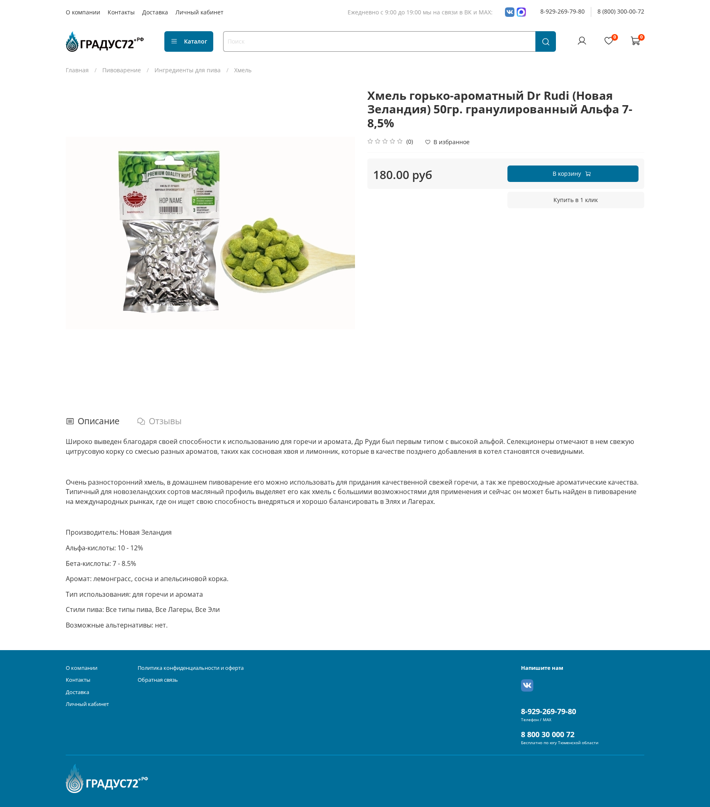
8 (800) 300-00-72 (620, 11)
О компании (83, 12)
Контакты (121, 12)
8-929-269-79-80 (562, 11)
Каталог (195, 41)
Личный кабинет (199, 12)
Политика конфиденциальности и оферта (191, 667)
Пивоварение (121, 70)
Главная (77, 70)
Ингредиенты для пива (187, 70)
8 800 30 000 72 (547, 734)
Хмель (242, 70)
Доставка (155, 12)
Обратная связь (158, 679)
